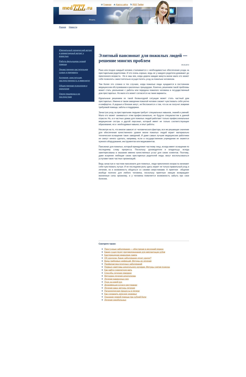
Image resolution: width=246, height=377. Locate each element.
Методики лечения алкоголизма (120, 275)
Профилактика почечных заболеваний (123, 263)
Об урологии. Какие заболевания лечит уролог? (127, 257)
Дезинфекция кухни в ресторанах (120, 284)
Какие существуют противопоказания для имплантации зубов (134, 251)
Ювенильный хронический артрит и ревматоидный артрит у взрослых (75, 53)
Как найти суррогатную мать (118, 269)
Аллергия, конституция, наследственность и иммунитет (74, 79)
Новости (73, 27)
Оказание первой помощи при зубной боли (125, 296)
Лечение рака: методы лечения (119, 287)
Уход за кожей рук (113, 281)
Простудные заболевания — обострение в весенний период (133, 248)
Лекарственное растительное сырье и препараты (73, 71)
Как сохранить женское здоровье (120, 293)
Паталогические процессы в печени (122, 290)
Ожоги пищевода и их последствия (69, 95)
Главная (107, 4)
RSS (135, 4)
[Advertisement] (123, 37)
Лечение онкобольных (115, 299)
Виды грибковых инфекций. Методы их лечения (127, 260)
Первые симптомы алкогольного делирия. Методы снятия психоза (137, 266)
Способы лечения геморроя (118, 272)
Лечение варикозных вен (116, 278)
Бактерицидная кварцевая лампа (120, 254)
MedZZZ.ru (73, 369)
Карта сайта (122, 4)
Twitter (141, 4)
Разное (62, 27)
